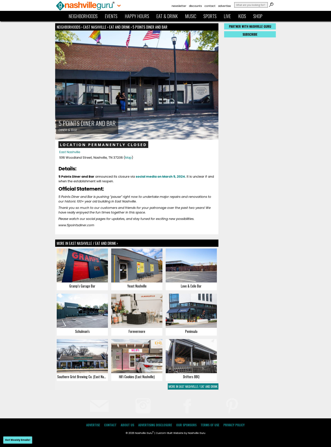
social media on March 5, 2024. (161, 176)
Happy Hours (137, 16)
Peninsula (191, 331)
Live (227, 16)
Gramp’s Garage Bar (82, 286)
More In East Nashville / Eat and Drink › (87, 243)
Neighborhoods (83, 16)
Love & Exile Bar (191, 286)
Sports (210, 16)
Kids (242, 16)
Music (190, 16)
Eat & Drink (167, 16)
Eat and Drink (119, 27)
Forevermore (137, 331)
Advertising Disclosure (155, 425)
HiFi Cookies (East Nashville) (137, 376)
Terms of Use (210, 425)
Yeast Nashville (137, 286)
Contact (209, 6)
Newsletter (179, 6)
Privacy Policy (234, 425)
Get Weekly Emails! (17, 440)
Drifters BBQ (191, 376)
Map (128, 157)
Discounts (195, 6)
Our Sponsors (186, 425)
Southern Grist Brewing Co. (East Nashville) (82, 376)
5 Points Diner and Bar (150, 27)
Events (111, 16)
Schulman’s (82, 331)
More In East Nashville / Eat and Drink (193, 386)
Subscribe (250, 34)
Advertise (224, 6)
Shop (257, 16)
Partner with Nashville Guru (250, 26)
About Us (127, 425)
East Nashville (95, 27)
